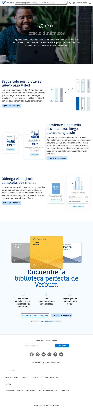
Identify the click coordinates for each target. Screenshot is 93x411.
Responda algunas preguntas (35, 315)
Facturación (10, 390)
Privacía (56, 405)
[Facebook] (55, 354)
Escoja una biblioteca (62, 315)
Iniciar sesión (82, 3)
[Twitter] (61, 354)
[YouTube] (44, 354)
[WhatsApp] (49, 354)
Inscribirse (62, 346)
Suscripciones (30, 390)
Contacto (25, 377)
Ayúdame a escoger (11, 106)
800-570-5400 (37, 362)
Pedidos (20, 390)
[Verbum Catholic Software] (8, 2)
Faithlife (48, 405)
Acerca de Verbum (12, 377)
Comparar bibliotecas (57, 158)
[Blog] (32, 354)
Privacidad (34, 377)
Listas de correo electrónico (48, 390)
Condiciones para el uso (49, 377)
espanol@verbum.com (53, 321)
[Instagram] (38, 354)
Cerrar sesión (65, 390)
